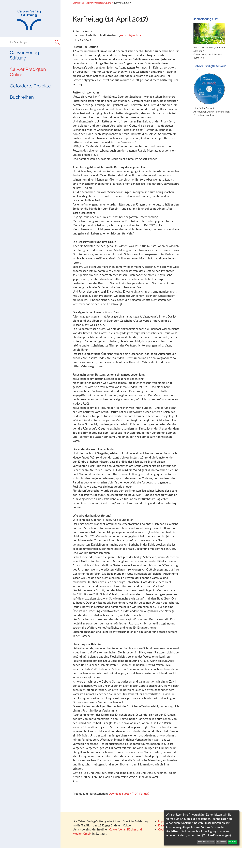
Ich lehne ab (221, 842)
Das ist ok (232, 842)
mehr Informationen (206, 842)
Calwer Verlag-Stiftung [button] (25, 55)
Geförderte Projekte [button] (30, 85)
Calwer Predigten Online (28, 72)
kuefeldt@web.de (131, 35)
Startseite (78, 2)
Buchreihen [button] (22, 97)
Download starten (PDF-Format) (129, 793)
